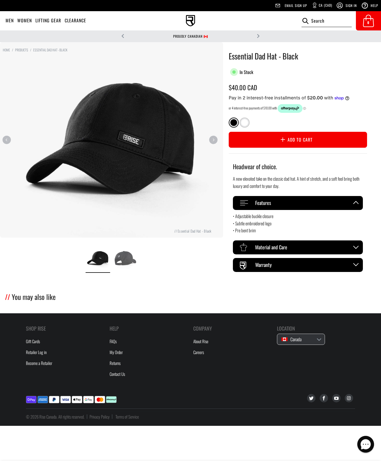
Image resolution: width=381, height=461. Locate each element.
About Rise (200, 341)
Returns (115, 363)
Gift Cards (33, 341)
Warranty (263, 264)
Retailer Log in (36, 352)
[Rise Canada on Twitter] (311, 398)
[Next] (213, 140)
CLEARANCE (75, 20)
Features (263, 202)
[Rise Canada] (190, 21)
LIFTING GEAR (48, 20)
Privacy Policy (100, 417)
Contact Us (117, 374)
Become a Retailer (39, 363)
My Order (116, 352)
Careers (198, 352)
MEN (10, 20)
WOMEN (24, 20)
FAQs (113, 341)
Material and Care (271, 247)
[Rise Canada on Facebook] (324, 398)
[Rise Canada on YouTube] (336, 398)
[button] (365, 444)
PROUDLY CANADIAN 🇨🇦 (190, 36)
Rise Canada (48, 417)
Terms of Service (127, 417)
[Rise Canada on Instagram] (349, 398)
